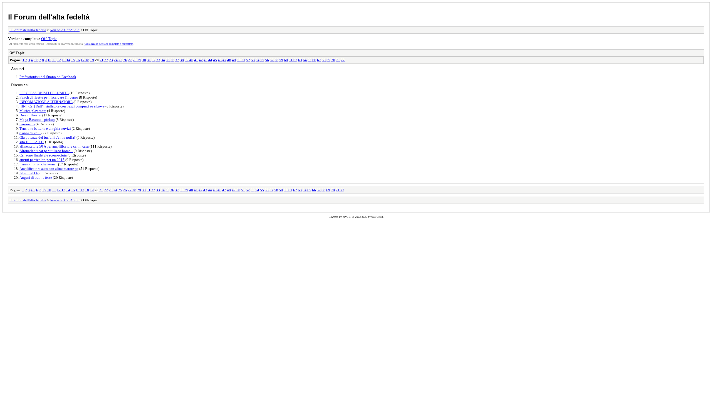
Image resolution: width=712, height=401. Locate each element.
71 (338, 60)
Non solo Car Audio (65, 30)
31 (149, 60)
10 (49, 60)
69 (328, 60)
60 (286, 60)
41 (196, 60)
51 (243, 60)
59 (281, 60)
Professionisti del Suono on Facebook (47, 77)
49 (234, 60)
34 (163, 60)
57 (272, 60)
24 (116, 60)
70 (333, 60)
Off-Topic (49, 38)
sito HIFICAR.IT (31, 142)
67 (319, 60)
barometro (27, 124)
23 (111, 60)
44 (210, 60)
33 (158, 60)
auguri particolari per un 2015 (42, 160)
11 (54, 60)
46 (220, 60)
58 (276, 60)
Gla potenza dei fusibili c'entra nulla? (47, 137)
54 (257, 60)
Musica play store (32, 111)
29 (139, 60)
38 (182, 60)
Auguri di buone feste (35, 177)
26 (125, 60)
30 (144, 60)
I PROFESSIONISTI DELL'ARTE (44, 93)
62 (295, 60)
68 (324, 60)
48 (229, 60)
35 (168, 60)
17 (83, 60)
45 (215, 60)
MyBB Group (376, 216)
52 (248, 60)
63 (300, 60)
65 (310, 60)
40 (191, 60)
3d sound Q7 (29, 173)
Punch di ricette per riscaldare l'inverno (48, 97)
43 (205, 60)
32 (153, 60)
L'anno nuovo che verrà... (38, 164)
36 (172, 60)
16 (78, 60)
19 (92, 60)
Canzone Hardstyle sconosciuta (43, 155)
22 (106, 60)
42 (201, 60)
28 (135, 60)
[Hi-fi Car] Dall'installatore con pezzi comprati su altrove (62, 106)
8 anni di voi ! (30, 133)
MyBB (346, 216)
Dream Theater (30, 115)
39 (187, 60)
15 (73, 60)
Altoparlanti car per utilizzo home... (46, 151)
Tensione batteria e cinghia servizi (45, 128)
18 (87, 60)
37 (177, 60)
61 (291, 60)
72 (343, 60)
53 (253, 60)
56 (267, 60)
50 (239, 60)
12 (59, 60)
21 (101, 60)
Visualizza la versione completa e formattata (108, 43)
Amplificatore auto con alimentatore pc (48, 169)
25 (120, 60)
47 (224, 60)
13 (64, 60)
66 (314, 60)
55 (262, 60)
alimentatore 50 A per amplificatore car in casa (54, 146)
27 (130, 60)
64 (305, 60)
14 (68, 60)
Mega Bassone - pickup (37, 120)
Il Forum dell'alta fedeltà (49, 17)
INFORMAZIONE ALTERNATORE (46, 102)
